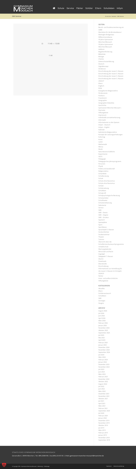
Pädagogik (102, 159)
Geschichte (102, 105)
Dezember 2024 (103, 347)
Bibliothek (101, 54)
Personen (101, 164)
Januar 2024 (102, 362)
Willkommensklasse (105, 37)
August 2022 (102, 384)
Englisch (101, 86)
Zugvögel (101, 254)
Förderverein (103, 93)
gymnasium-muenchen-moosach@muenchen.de (87, 456)
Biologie (101, 57)
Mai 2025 (101, 338)
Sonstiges (101, 301)
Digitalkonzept (103, 66)
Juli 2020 (101, 413)
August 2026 (102, 311)
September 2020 (104, 411)
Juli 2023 (101, 369)
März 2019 (102, 430)
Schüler (101, 186)
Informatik (102, 120)
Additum (101, 49)
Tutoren (101, 239)
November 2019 (104, 423)
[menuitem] (54, 8)
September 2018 (104, 440)
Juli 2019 (101, 428)
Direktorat (102, 69)
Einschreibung (103, 266)
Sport (100, 225)
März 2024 (102, 357)
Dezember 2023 (103, 364)
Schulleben (102, 191)
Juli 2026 (101, 313)
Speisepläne (102, 222)
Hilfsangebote (103, 113)
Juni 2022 (101, 389)
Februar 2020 (103, 416)
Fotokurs (101, 96)
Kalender (101, 130)
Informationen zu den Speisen (108, 122)
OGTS (100, 157)
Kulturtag (101, 137)
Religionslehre (103, 171)
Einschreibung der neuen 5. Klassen (110, 71)
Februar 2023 (103, 377)
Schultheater (102, 200)
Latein (100, 142)
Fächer (100, 276)
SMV (99, 210)
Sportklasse (102, 227)
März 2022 (102, 391)
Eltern (100, 83)
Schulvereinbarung (105, 203)
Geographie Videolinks (106, 103)
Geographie (102, 100)
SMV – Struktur (103, 217)
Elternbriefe (102, 264)
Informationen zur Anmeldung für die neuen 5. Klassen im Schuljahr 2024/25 (110, 271)
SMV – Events (103, 213)
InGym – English (103, 127)
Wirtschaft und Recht (105, 252)
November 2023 (104, 367)
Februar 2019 (103, 433)
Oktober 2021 (103, 399)
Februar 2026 (103, 323)
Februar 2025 (103, 343)
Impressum (102, 115)
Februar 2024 (103, 360)
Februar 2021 (103, 408)
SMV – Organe (103, 215)
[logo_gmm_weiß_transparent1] (23, 8)
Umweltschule (103, 247)
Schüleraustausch (104, 293)
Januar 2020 (102, 418)
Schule (100, 178)
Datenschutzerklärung (106, 61)
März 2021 (102, 406)
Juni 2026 (101, 316)
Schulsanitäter (103, 198)
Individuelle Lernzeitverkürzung (109, 117)
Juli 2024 (101, 355)
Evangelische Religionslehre (108, 91)
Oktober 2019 (103, 425)
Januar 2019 (102, 435)
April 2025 (101, 340)
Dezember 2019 (103, 421)
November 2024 (104, 350)
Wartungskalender (104, 249)
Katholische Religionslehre (107, 132)
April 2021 (101, 403)
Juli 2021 (101, 401)
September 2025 (104, 333)
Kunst (100, 139)
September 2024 (104, 352)
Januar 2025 (102, 345)
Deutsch (101, 64)
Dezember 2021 (103, 394)
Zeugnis (101, 303)
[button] (4, 465)
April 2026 (101, 318)
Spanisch (101, 220)
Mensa (100, 147)
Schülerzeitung (103, 188)
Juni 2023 (101, 372)
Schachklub (102, 174)
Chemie (101, 59)
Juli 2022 (101, 386)
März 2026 (102, 321)
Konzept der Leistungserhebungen (110, 135)
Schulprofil (102, 193)
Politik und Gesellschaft (106, 169)
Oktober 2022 (103, 381)
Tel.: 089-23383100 (41, 456)
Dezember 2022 (103, 379)
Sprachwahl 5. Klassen (106, 230)
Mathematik (102, 144)
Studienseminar (104, 234)
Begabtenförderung (105, 52)
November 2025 (104, 328)
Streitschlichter (103, 232)
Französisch (102, 98)
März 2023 (102, 374)
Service (100, 208)
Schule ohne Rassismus (106, 181)
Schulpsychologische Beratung (109, 195)
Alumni (100, 259)
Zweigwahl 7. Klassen (105, 256)
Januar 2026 (102, 325)
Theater (101, 237)
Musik (100, 149)
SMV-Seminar (16, 16)
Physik (100, 166)
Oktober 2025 (103, 330)
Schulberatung (103, 176)
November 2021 (104, 396)
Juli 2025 (101, 335)
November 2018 (104, 438)
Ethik (100, 88)
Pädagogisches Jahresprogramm (109, 161)
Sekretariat (102, 205)
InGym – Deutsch (104, 125)
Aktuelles (101, 288)
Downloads (102, 261)
